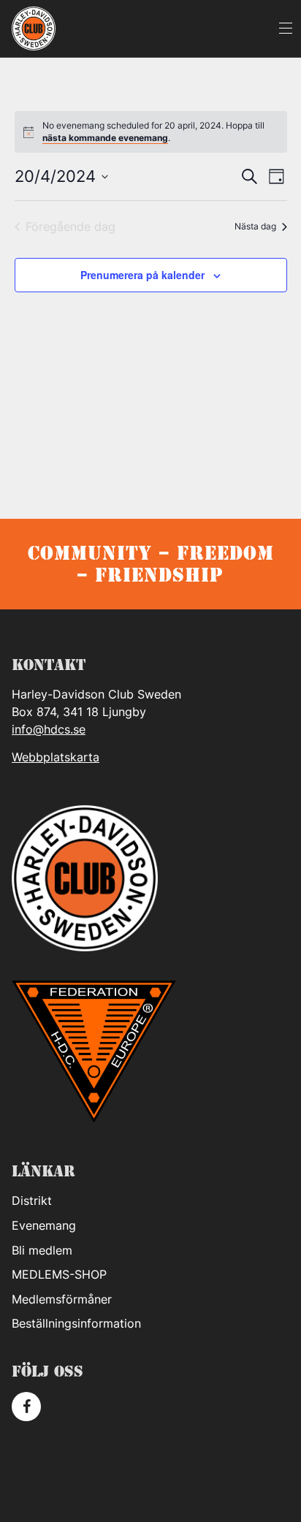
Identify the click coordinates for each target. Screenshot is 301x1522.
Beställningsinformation (76, 1323)
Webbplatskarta (55, 757)
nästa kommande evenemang (105, 137)
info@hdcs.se (48, 729)
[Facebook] (26, 1406)
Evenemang (44, 1225)
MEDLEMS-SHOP (59, 1274)
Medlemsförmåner (62, 1299)
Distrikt (32, 1200)
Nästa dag (255, 226)
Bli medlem (42, 1250)
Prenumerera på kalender (142, 274)
